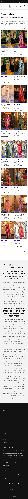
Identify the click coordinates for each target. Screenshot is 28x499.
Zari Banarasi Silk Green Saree (19, 133)
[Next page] (14, 254)
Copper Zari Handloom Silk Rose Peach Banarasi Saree (7, 215)
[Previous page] (3, 251)
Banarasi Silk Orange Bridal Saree (7, 189)
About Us (5, 413)
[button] (1, 6)
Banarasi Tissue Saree (19, 326)
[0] (23, 6)
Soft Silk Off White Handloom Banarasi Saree (6, 105)
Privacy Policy (5, 422)
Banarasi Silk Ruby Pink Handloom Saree (18, 162)
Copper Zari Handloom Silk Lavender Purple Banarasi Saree (20, 215)
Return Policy (5, 430)
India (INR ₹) (13, 491)
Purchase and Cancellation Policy (10, 424)
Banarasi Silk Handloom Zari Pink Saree (20, 51)
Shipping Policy (6, 427)
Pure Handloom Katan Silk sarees (13, 338)
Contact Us (5, 439)
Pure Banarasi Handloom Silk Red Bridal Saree (20, 106)
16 (24, 251)
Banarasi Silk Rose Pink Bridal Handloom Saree (19, 243)
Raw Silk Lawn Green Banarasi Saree (19, 188)
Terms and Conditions (7, 416)
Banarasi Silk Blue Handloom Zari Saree (7, 78)
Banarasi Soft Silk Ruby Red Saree (7, 242)
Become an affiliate (7, 442)
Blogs (4, 436)
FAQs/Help (5, 419)
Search (4, 410)
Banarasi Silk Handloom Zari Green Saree (6, 51)
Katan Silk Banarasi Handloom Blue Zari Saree (19, 77)
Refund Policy (5, 433)
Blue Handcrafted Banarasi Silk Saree (6, 162)
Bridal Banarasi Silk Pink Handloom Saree (5, 134)
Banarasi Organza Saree (8, 326)
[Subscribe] (24, 478)
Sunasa (15, 496)
